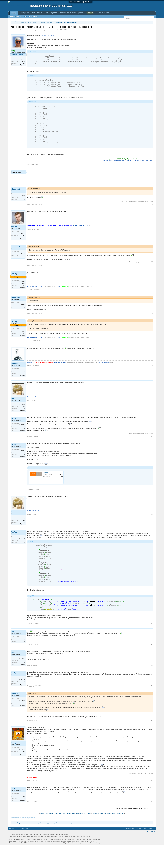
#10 (152, 436)
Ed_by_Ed (15, 673)
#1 (152, 164)
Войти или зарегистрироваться (80, 2)
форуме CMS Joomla (48, 35)
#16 (152, 686)
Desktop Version (24, 828)
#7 (152, 341)
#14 (152, 644)
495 (24, 406)
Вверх (150, 828)
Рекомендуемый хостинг (35, 286)
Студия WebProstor (33, 397)
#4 (152, 265)
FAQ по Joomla (107, 160)
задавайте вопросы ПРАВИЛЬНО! (124, 160)
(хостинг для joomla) (79, 225)
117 (24, 235)
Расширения (24, 13)
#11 (152, 489)
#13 (152, 623)
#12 (152, 514)
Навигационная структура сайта (31, 30)
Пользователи (37, 13)
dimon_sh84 (16, 189)
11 (24, 197)
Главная (144, 828)
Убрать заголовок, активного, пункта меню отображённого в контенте (65, 813)
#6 (152, 313)
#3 (152, 229)
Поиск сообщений (15, 16)
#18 (152, 780)
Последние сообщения (31, 16)
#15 (152, 665)
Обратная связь (129, 828)
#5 (152, 290)
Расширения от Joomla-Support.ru (71, 13)
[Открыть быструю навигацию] (152, 22)
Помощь (138, 828)
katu (13, 652)
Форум (13, 13)
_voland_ (14, 273)
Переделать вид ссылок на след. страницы (108, 813)
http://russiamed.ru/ (103, 362)
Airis (13, 788)
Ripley (13, 743)
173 (24, 751)
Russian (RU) (13, 828)
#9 (152, 400)
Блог (59, 286)
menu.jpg (45, 472)
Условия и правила (149, 831)
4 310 (23, 61)
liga (12, 398)
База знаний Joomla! (104, 13)
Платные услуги (51, 13)
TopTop (14, 532)
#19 (152, 801)
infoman (14, 363)
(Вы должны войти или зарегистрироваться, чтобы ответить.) (134, 808)
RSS (154, 828)
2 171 (23, 283)
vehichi (14, 227)
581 (24, 371)
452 (24, 796)
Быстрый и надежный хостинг (144, 160)
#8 (152, 365)
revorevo (14, 694)
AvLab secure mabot (59, 362)
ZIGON (13, 444)
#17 (152, 720)
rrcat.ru (29, 362)
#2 (152, 204)
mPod (13, 418)
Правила (90, 13)
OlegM (59, 30)
